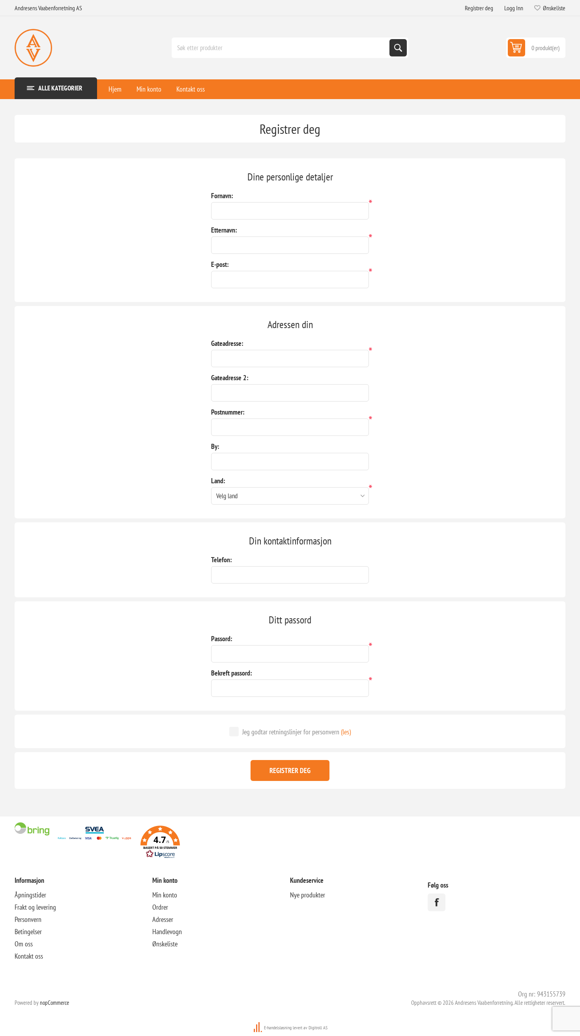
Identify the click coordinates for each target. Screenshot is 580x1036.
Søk (398, 47)
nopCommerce (54, 1002)
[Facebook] (436, 902)
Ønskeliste (165, 943)
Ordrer (160, 907)
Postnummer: (228, 412)
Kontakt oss (190, 89)
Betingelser (28, 931)
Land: (218, 480)
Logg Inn (513, 8)
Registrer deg (479, 8)
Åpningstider (30, 894)
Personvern (28, 919)
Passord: (221, 638)
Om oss (24, 943)
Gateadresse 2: (230, 377)
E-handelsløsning (278, 1027)
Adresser (162, 919)
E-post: (220, 264)
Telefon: (221, 559)
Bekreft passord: (231, 673)
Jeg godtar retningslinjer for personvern (290, 731)
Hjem (115, 89)
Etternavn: (224, 230)
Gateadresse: (227, 343)
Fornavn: (222, 195)
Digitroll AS (318, 1027)
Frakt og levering (35, 907)
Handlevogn (167, 931)
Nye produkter (307, 894)
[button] (160, 843)
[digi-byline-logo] (258, 1027)
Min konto (149, 89)
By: (215, 446)
